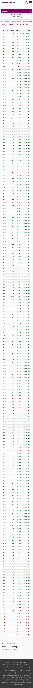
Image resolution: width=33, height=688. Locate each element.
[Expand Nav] (30, 2)
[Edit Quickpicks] (30, 11)
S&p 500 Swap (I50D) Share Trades (14, 24)
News (27, 664)
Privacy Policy (21, 662)
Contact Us (20, 664)
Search (13, 662)
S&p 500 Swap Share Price (16, 21)
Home (7, 662)
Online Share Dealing (23, 667)
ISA (4, 667)
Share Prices (6, 21)
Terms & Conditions (9, 664)
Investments (11, 667)
